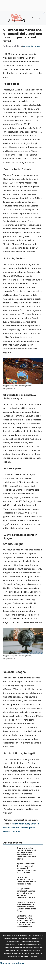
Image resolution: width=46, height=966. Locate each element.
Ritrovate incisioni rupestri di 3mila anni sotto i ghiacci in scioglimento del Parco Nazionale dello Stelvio (26, 853)
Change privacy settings (12, 963)
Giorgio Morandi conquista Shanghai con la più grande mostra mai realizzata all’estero (26, 893)
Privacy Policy (23, 956)
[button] (33, 18)
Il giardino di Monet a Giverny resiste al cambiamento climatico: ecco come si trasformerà (26, 868)
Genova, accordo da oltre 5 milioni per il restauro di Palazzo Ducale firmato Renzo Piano (26, 906)
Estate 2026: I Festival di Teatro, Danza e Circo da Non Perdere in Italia (26, 880)
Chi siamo (12, 956)
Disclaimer (34, 956)
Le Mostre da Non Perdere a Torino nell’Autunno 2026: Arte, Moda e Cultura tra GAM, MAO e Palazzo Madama (26, 921)
